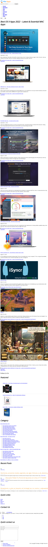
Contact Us (2, 503)
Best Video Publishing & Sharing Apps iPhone (11, 441)
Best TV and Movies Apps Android (9, 434)
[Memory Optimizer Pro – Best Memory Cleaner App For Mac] (18, 251)
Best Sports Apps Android (8, 430)
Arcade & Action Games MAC (8, 453)
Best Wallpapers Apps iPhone (8, 447)
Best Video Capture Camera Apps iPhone (10, 440)
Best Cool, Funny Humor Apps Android (10, 432)
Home (4, 6)
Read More (2, 61)
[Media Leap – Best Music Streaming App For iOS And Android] (7, 388)
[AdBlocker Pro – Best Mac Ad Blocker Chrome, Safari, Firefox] (17, 85)
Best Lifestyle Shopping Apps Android (10, 431)
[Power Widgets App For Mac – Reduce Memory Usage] (19, 52)
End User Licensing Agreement (8, 545)
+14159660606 (9, 512)
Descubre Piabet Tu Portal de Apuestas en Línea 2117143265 (25, 478)
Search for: (2, 4)
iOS (4, 10)
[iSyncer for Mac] (19, 279)
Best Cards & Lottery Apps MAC (9, 454)
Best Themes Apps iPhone (8, 446)
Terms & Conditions (6, 544)
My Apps (5, 14)
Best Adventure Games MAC (7, 319)
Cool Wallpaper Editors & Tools (9, 445)
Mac (4, 9)
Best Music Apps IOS (5, 287)
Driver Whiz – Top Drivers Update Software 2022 (13, 407)
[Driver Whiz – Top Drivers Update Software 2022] (7, 412)
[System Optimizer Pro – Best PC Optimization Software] (7, 400)
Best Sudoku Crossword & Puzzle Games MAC (11, 456)
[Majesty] (17, 311)
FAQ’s (1, 502)
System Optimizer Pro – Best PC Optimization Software (14, 395)
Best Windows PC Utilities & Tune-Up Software (9, 459)
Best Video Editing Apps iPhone (9, 444)
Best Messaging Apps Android (8, 426)
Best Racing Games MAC (7, 455)
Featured (19, 287)
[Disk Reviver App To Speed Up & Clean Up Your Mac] (19, 152)
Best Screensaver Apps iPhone (8, 439)
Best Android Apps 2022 (5, 423)
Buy (4, 13)
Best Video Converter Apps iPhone (9, 442)
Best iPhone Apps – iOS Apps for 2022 (7, 436)
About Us (2, 501)
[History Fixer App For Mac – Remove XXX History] (19, 185)
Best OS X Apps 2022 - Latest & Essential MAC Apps (13, 60)
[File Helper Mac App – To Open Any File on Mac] (19, 119)
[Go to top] (14, 542)
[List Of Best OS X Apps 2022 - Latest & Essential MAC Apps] (5, 2)
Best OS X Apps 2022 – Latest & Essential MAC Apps (10, 449)
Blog (4, 16)
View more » (43, 475)
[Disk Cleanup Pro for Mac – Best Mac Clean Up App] (18, 220)
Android (5, 12)
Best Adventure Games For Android (9, 425)
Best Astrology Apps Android (8, 433)
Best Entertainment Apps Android (9, 429)
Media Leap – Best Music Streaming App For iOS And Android (15, 383)
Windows (5, 7)
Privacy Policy (5, 543)
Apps (2, 60)
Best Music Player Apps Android (9, 427)
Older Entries (2, 370)
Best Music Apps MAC (13, 287)
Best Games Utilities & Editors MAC (9, 457)
